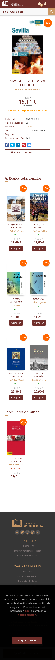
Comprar (16, 248)
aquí (27, 611)
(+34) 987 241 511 (27, 546)
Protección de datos (27, 581)
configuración (27, 614)
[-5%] (16, 203)
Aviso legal (28, 571)
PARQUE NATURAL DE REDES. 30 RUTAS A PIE (39, 226)
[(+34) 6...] (32, 532)
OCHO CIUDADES (16, 300)
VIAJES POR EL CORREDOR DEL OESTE (16, 226)
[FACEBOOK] (17, 532)
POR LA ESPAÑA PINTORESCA (39, 375)
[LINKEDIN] (38, 532)
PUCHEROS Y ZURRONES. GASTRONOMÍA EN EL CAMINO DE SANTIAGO (16, 375)
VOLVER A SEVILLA (16, 460)
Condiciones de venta (27, 576)
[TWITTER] (22, 532)
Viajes (29, 126)
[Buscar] (51, 11)
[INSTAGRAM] (27, 532)
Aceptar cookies (27, 640)
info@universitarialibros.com (27, 550)
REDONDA (39, 299)
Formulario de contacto (27, 555)
